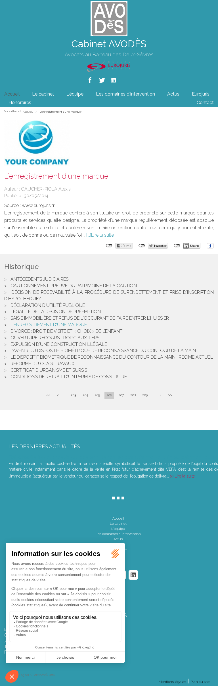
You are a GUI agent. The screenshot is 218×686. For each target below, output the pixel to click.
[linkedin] (113, 79)
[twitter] (102, 79)
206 (109, 395)
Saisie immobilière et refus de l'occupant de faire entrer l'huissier (90, 318)
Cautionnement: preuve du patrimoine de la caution (74, 285)
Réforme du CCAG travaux (42, 363)
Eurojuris (200, 94)
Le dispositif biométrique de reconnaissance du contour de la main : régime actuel (112, 357)
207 (121, 395)
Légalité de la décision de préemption (56, 311)
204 (85, 395)
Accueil (12, 94)
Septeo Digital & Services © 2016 (32, 675)
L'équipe (74, 94)
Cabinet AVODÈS (109, 43)
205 (97, 395)
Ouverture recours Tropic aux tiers (55, 337)
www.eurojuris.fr (38, 205)
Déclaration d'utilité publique (48, 305)
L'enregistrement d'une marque (60, 111)
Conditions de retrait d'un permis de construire (69, 376)
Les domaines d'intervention (125, 94)
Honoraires (20, 102)
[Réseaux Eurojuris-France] (109, 65)
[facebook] (91, 79)
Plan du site (200, 682)
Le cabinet (43, 94)
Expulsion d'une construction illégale (59, 344)
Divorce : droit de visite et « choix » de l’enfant (66, 331)
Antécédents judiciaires (39, 279)
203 (73, 395)
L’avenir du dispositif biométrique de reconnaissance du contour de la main (103, 350)
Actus (173, 94)
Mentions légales (172, 682)
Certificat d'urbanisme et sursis (49, 370)
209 (145, 395)
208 (133, 395)
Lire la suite (102, 235)
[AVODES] (109, 18)
